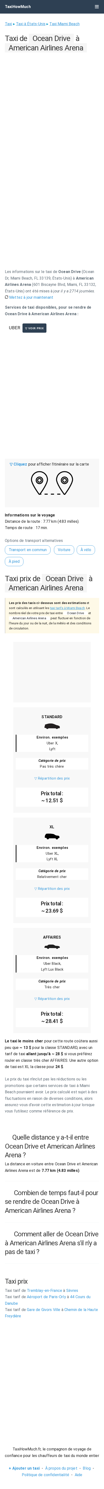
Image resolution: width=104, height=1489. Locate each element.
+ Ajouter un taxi (24, 1468)
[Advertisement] (52, 106)
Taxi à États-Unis (30, 24)
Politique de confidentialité (45, 1475)
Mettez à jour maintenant (30, 297)
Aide (78, 1475)
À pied (14, 561)
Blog (87, 1468)
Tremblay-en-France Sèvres (41, 1290)
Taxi (8, 24)
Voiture (64, 549)
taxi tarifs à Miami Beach (67, 608)
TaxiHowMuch (18, 6)
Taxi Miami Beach (64, 24)
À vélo (86, 549)
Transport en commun (28, 549)
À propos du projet (61, 1468)
